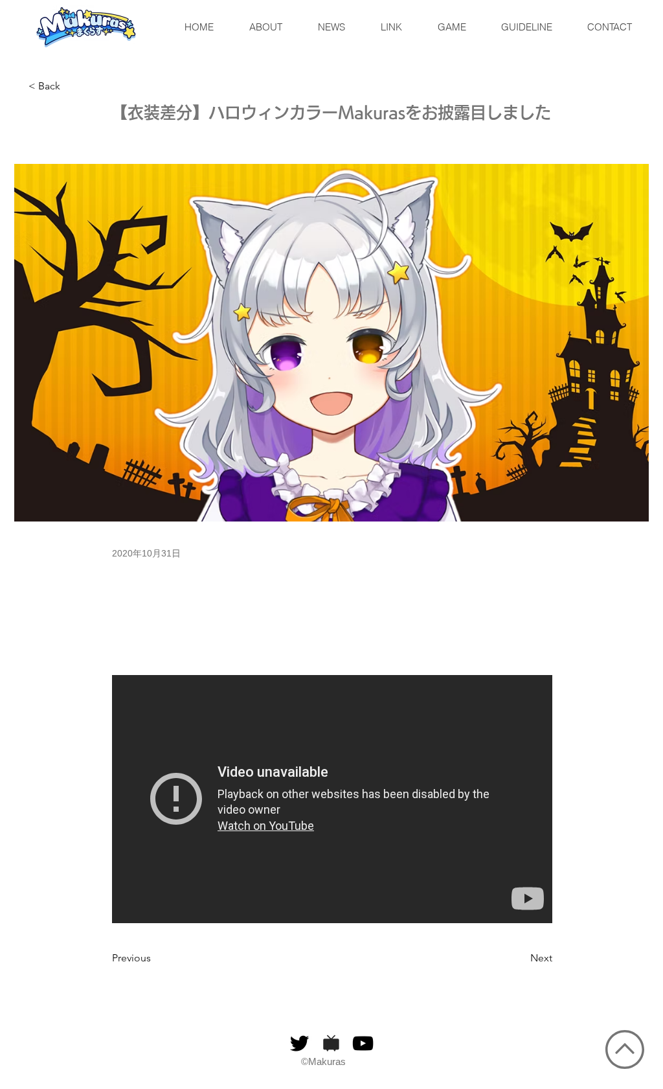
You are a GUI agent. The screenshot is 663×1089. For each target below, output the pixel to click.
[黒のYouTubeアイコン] (363, 1043)
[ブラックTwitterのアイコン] (299, 1043)
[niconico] (331, 1043)
